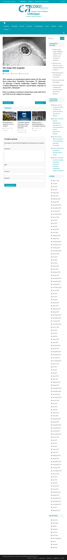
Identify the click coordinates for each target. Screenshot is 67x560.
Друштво (6, 26)
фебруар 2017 (56, 510)
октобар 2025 (56, 211)
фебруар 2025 (56, 235)
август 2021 (56, 363)
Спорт (47, 26)
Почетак (29, 558)
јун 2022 (55, 333)
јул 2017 (55, 507)
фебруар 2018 (56, 492)
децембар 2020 (57, 388)
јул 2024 (55, 257)
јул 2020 (55, 403)
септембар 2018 (57, 470)
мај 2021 (55, 373)
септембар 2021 (57, 360)
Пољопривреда (39, 26)
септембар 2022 (57, 324)
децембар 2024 (57, 241)
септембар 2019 (57, 434)
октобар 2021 (56, 357)
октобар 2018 (56, 467)
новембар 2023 (57, 281)
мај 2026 (55, 189)
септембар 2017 (57, 504)
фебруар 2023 (56, 309)
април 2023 (56, 302)
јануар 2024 (56, 275)
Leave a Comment (24, 73)
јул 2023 (55, 293)
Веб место (7, 178)
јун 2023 (55, 296)
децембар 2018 (57, 461)
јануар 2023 (56, 312)
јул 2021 (55, 367)
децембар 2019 (57, 425)
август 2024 (56, 253)
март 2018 (55, 489)
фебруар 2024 (56, 272)
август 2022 (56, 327)
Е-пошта (7, 171)
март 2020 (55, 415)
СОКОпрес (33, 13)
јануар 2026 (56, 202)
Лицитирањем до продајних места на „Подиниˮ (8, 124)
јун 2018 (55, 480)
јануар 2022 (56, 348)
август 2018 (56, 473)
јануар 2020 (56, 422)
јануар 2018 (56, 495)
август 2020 (56, 400)
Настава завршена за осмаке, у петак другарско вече (9, 103)
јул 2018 (55, 477)
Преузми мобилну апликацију (42, 1)
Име (5, 164)
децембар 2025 (57, 205)
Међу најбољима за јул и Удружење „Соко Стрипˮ (58, 75)
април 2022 (56, 339)
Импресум (49, 558)
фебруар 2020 (56, 418)
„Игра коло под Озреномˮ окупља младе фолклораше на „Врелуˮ (58, 66)
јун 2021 (55, 370)
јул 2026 (55, 183)
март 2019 (55, 452)
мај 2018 (55, 483)
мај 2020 (55, 409)
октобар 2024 (56, 247)
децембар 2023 (57, 278)
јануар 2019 (56, 458)
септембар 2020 (57, 397)
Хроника (53, 26)
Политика (29, 26)
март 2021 (55, 379)
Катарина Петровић (21, 132)
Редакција (15, 73)
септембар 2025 (57, 214)
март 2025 (55, 232)
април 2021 (56, 376)
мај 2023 (55, 299)
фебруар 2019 (56, 455)
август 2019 (56, 437)
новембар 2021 (57, 354)
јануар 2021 (56, 385)
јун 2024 (55, 260)
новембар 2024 (57, 244)
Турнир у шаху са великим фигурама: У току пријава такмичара (38, 124)
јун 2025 (55, 223)
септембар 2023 (57, 287)
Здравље (55, 529)
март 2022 (55, 342)
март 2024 (55, 269)
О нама (6, 29)
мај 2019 (55, 446)
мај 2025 (55, 226)
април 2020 (56, 412)
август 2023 (56, 290)
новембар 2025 (57, 208)
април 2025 (56, 229)
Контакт (62, 558)
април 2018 (56, 486)
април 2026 (56, 192)
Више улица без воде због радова (58, 81)
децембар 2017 (57, 498)
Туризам (55, 544)
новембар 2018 (57, 464)
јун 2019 (55, 443)
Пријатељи (56, 558)
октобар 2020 (56, 394)
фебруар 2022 (56, 345)
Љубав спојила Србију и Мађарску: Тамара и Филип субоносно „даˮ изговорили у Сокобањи (58, 55)
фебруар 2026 (56, 199)
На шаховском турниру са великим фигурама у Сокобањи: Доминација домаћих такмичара (58, 164)
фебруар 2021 (56, 382)
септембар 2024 (57, 250)
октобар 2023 (56, 284)
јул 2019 (55, 440)
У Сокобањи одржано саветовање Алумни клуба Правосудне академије (23, 125)
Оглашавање (42, 558)
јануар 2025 (56, 238)
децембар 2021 (57, 351)
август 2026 (56, 180)
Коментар (7, 148)
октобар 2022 (56, 321)
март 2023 (55, 305)
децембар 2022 (57, 315)
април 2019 (56, 449)
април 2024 (56, 266)
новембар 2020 (57, 391)
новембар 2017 (57, 501)
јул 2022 (55, 330)
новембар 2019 (57, 428)
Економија (14, 26)
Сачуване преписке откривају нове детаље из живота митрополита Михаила (58, 89)
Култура (22, 26)
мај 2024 (55, 263)
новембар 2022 (57, 318)
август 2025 (56, 217)
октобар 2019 (56, 431)
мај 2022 (55, 336)
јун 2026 (55, 186)
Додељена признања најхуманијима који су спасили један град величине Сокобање (41, 103)
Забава (60, 26)
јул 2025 (55, 220)
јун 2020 (55, 406)
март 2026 (55, 195)
